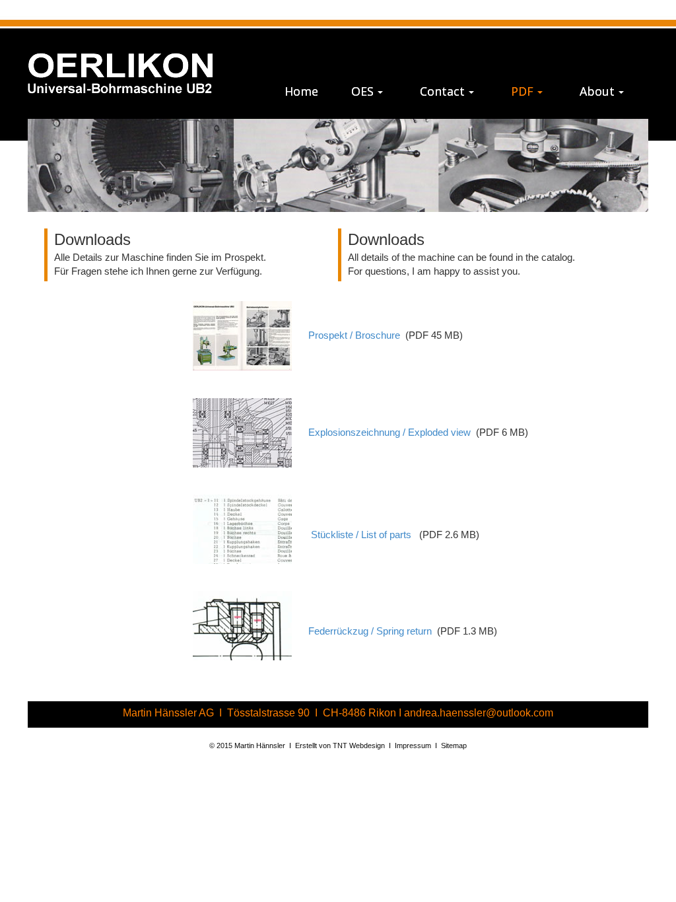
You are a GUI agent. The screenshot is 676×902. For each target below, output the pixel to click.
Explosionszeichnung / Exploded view (389, 432)
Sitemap (454, 745)
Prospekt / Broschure (354, 335)
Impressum (413, 745)
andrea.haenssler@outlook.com (478, 712)
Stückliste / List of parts (362, 535)
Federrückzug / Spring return (370, 632)
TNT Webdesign (359, 745)
